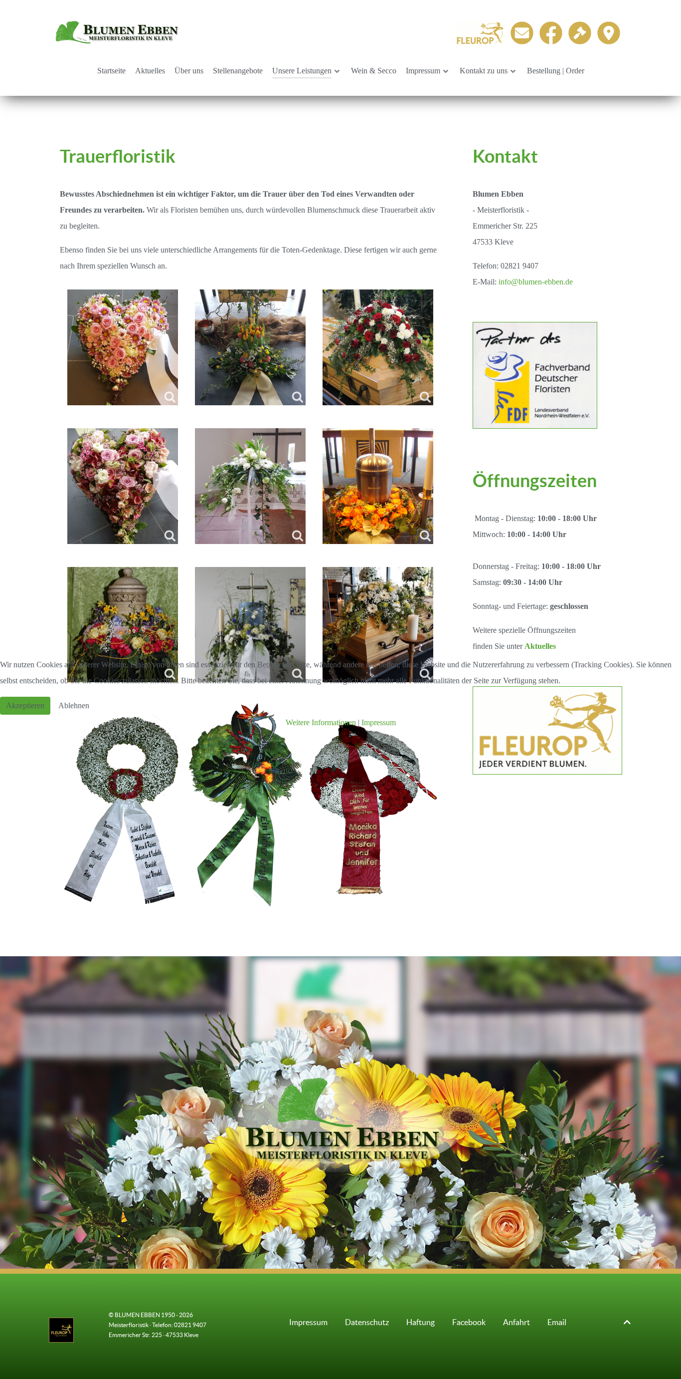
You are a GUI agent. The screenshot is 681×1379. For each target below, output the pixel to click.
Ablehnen (73, 705)
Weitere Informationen (321, 722)
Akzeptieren (25, 705)
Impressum (378, 722)
